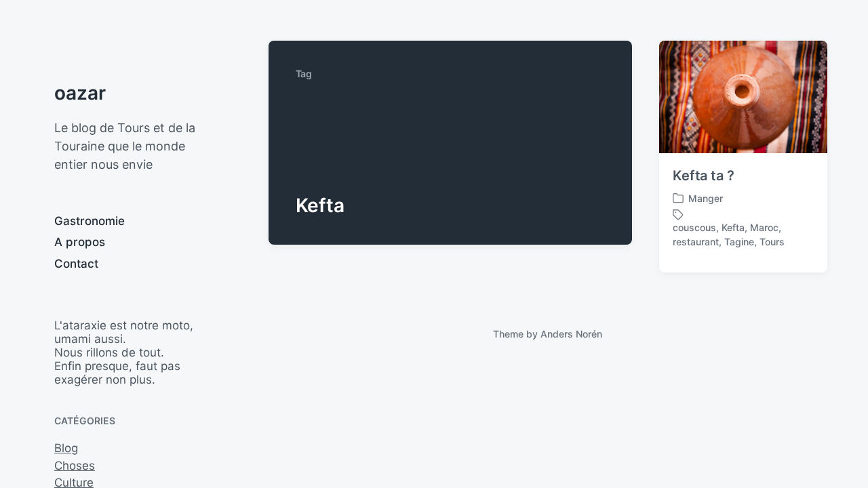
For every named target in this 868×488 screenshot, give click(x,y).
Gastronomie (89, 221)
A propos (79, 242)
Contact (76, 263)
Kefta (733, 227)
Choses (74, 465)
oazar (80, 92)
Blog (66, 448)
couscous (694, 227)
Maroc (764, 227)
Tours (772, 241)
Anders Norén (571, 334)
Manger (705, 198)
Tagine (739, 241)
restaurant (696, 241)
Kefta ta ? (703, 175)
